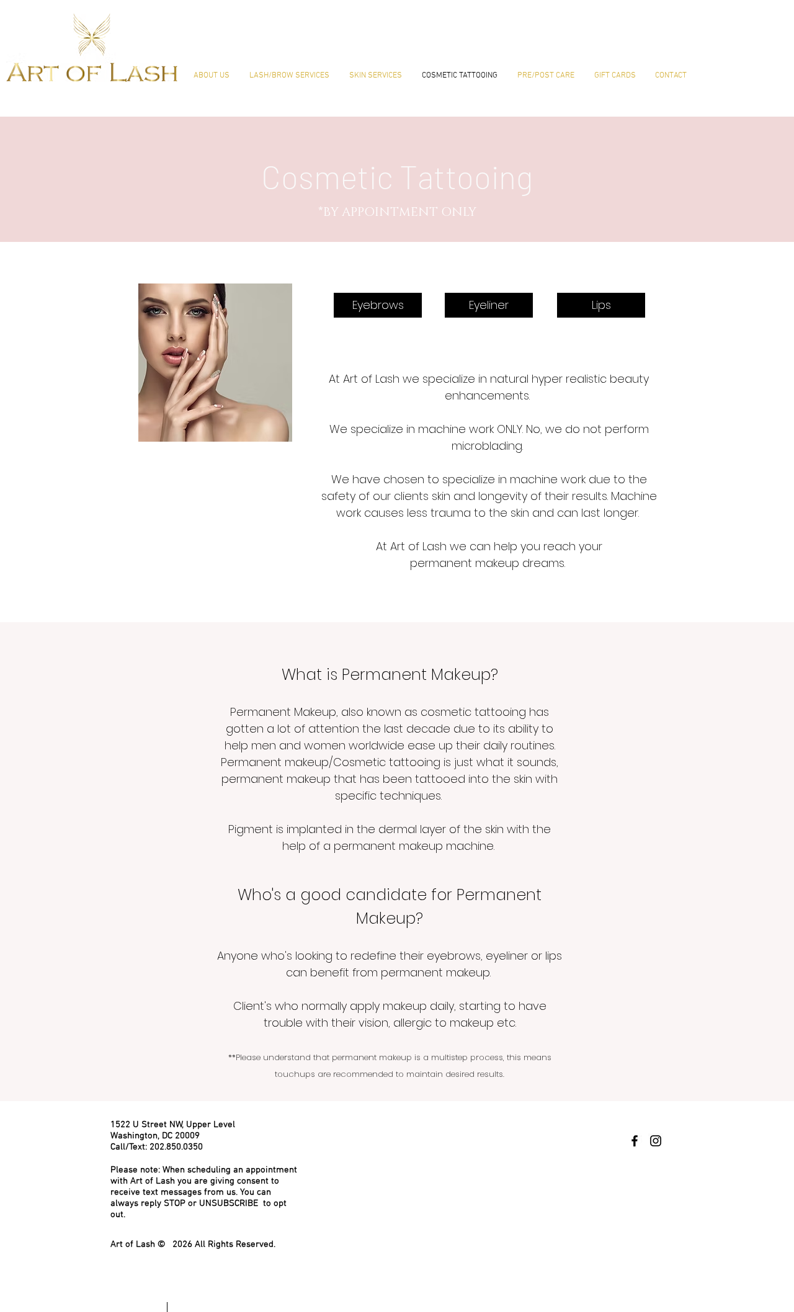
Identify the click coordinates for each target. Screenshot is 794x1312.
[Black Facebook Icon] (634, 1140)
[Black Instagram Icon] (655, 1140)
